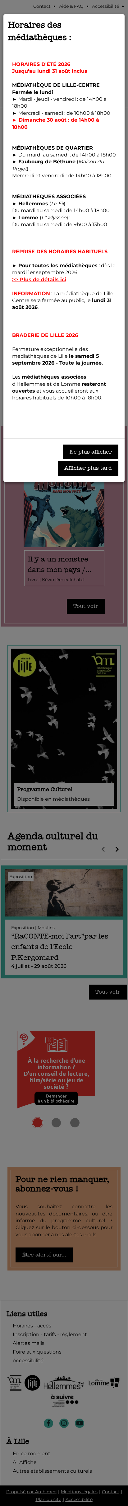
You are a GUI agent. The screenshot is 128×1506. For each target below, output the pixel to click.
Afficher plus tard (88, 468)
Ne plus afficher (91, 452)
